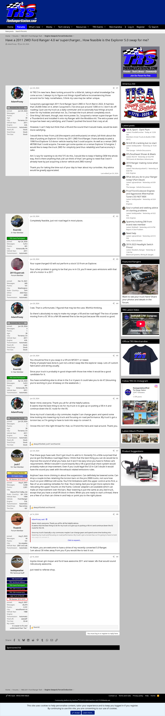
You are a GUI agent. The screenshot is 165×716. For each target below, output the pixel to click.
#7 (117, 451)
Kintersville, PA (21, 248)
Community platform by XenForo (76, 700)
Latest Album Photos (132, 430)
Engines (129, 204)
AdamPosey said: (38, 519)
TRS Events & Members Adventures (139, 159)
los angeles (23, 543)
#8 (117, 514)
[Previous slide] (126, 438)
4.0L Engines (131, 173)
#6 (117, 398)
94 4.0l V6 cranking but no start (141, 143)
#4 (117, 303)
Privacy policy (138, 695)
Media (49, 26)
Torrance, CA (22, 120)
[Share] (113, 88)
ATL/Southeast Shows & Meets (141, 154)
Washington (22, 288)
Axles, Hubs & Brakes (134, 240)
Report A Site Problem (134, 229)
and (44, 507)
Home (10, 26)
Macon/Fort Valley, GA (18, 492)
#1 (117, 88)
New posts (9, 31)
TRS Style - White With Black (18, 695)
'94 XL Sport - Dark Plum (138, 129)
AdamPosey (12, 44)
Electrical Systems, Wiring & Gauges (139, 254)
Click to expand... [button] (74, 540)
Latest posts (128, 125)
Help (147, 695)
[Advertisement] (62, 64)
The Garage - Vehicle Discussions (138, 150)
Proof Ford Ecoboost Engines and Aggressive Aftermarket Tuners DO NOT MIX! (140, 193)
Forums (21, 26)
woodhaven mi (21, 609)
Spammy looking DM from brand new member (139, 223)
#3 (117, 259)
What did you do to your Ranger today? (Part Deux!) (141, 178)
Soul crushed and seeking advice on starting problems (142, 209)
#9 (117, 557)
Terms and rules (125, 695)
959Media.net (105, 700)
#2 (117, 216)
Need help (131, 233)
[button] (42, 26)
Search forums (21, 31)
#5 (117, 355)
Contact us (113, 695)
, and (47, 444)
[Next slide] (155, 438)
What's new (34, 26)
